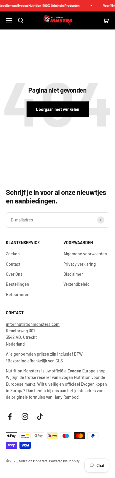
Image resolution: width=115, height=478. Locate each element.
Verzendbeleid (76, 284)
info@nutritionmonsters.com (33, 324)
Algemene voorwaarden (85, 253)
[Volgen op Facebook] (10, 416)
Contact (13, 264)
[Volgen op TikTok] (40, 416)
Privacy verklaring (79, 264)
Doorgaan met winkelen (57, 109)
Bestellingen (17, 284)
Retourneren (17, 294)
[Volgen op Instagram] (25, 416)
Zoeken (13, 253)
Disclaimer (73, 274)
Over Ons (14, 274)
